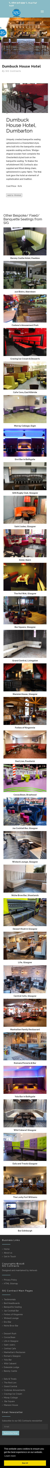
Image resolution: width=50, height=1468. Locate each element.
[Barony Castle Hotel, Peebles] (25, 241)
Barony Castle (10, 1371)
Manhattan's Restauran (14, 1352)
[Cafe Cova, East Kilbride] (25, 375)
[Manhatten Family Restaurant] (25, 1012)
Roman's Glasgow (12, 1356)
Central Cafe (10, 1348)
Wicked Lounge (11, 1318)
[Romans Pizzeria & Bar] (25, 1046)
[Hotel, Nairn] (25, 543)
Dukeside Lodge (11, 1367)
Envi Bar (7, 1322)
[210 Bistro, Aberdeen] (25, 275)
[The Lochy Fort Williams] (25, 1180)
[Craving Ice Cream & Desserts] (25, 342)
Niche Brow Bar (11, 1326)
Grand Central (10, 1386)
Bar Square (9, 1401)
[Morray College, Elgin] (25, 409)
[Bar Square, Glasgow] (25, 610)
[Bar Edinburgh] (25, 1214)
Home (7, 1249)
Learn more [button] (10, 1456)
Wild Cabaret (10, 1363)
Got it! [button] (25, 1463)
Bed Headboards (12, 1303)
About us (8, 1253)
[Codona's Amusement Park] (25, 308)
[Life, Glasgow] (25, 945)
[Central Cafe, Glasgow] (25, 979)
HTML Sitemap (11, 1283)
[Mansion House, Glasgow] (25, 677)
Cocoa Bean (9, 1337)
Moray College (11, 1397)
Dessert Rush (10, 1333)
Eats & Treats (10, 1379)
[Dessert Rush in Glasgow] (25, 912)
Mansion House (11, 1405)
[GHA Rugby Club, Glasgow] (25, 476)
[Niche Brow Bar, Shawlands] (25, 878)
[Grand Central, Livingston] (25, 643)
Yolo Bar (8, 1360)
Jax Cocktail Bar (11, 1311)
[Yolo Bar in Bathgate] (25, 1079)
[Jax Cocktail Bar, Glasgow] (25, 811)
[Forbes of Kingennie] (25, 711)
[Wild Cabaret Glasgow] (25, 1113)
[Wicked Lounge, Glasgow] (25, 845)
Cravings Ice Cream (13, 1394)
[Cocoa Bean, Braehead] (25, 778)
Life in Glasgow (11, 1341)
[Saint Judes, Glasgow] (25, 509)
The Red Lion (10, 1383)
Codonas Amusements (14, 1390)
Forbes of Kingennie (13, 1314)
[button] (4, 98)
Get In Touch (10, 1256)
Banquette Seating (13, 1307)
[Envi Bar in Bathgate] (25, 442)
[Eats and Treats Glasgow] (25, 1147)
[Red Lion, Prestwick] (25, 744)
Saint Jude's (9, 1345)
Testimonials (10, 1299)
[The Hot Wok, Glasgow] (25, 576)
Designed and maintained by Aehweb (19, 1270)
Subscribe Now (11, 1433)
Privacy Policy (10, 1280)
